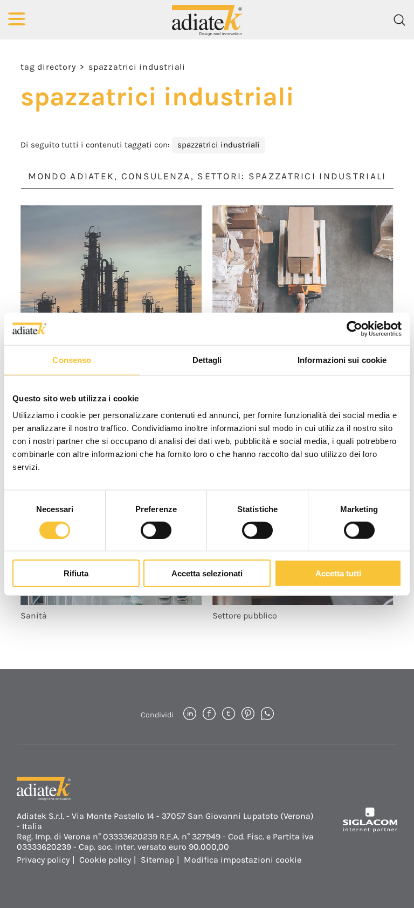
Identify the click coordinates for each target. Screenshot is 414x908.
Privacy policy (43, 860)
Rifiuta (76, 573)
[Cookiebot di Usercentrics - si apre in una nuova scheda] (354, 328)
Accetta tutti (338, 573)
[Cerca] (399, 20)
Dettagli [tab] (207, 359)
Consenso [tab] (71, 359)
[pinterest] (248, 714)
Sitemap (157, 860)
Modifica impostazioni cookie (242, 860)
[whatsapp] (267, 714)
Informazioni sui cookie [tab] (342, 359)
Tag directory (47, 67)
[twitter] (228, 714)
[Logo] (207, 19)
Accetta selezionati (207, 573)
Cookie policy (105, 860)
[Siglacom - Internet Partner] (370, 829)
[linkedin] (189, 714)
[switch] (156, 530)
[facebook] (209, 714)
